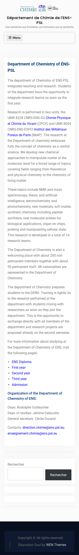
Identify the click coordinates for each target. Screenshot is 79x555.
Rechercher (16, 464)
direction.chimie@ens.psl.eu (43, 428)
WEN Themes (56, 545)
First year (18, 368)
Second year (21, 373)
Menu (16, 38)
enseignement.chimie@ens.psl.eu (32, 433)
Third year (19, 379)
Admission (20, 385)
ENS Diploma (22, 362)
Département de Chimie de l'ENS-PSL (39, 20)
